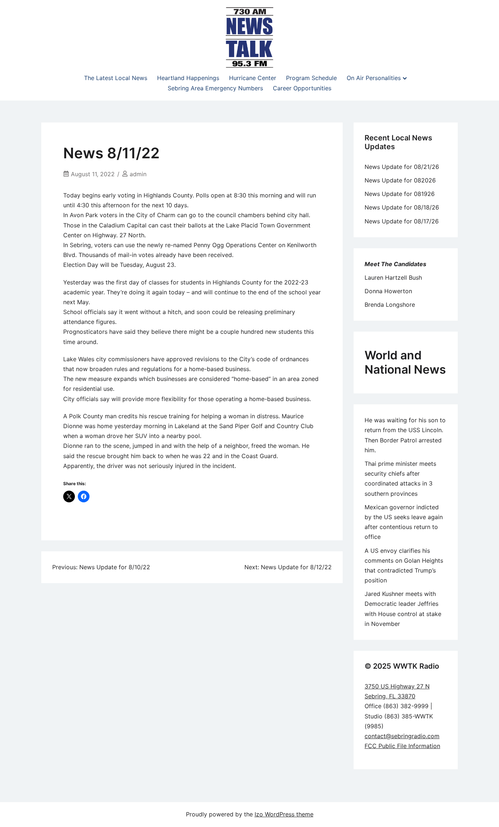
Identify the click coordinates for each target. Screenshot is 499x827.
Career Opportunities (302, 88)
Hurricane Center (252, 78)
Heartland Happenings (188, 78)
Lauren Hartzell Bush (393, 277)
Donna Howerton (388, 291)
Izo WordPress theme (284, 814)
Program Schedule (311, 78)
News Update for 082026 (400, 180)
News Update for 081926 (400, 193)
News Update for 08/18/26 (402, 207)
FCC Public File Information (402, 745)
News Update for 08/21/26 (402, 166)
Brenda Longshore (390, 304)
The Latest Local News (115, 78)
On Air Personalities (374, 78)
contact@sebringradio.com (402, 736)
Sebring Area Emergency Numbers (215, 88)
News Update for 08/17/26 (402, 221)
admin (138, 174)
